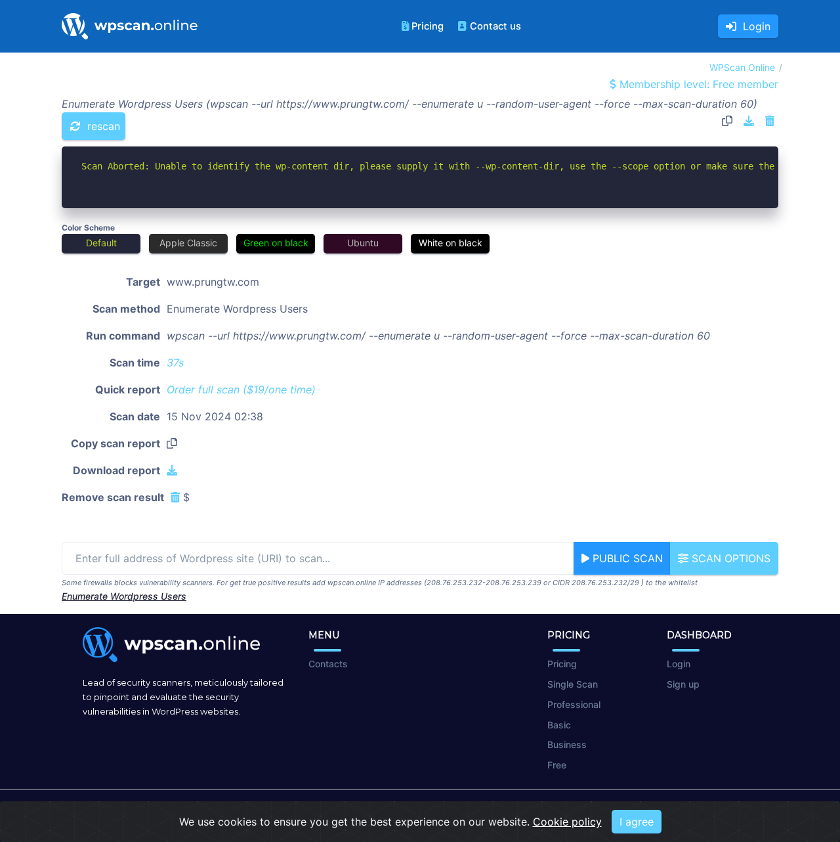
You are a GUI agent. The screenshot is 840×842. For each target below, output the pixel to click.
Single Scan (572, 684)
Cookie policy (567, 821)
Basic (559, 724)
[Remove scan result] (769, 120)
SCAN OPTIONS (729, 558)
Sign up (683, 684)
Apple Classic (188, 242)
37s (175, 362)
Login (753, 26)
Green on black (275, 242)
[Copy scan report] (727, 121)
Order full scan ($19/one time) (241, 389)
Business (567, 744)
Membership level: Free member (697, 84)
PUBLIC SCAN (626, 558)
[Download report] (749, 120)
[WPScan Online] (130, 26)
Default (101, 242)
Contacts (328, 663)
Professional (573, 704)
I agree (637, 821)
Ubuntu (363, 242)
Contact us (495, 26)
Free (556, 764)
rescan (102, 126)
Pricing (427, 26)
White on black (450, 242)
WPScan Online (742, 67)
